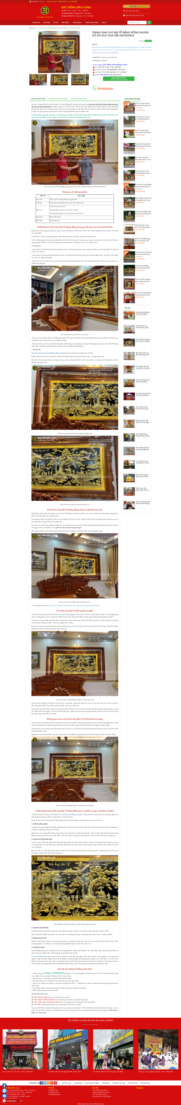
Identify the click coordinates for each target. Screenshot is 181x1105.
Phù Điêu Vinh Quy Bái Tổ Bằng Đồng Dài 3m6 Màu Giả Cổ (143, 145)
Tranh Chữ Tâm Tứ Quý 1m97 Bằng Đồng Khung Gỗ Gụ (143, 172)
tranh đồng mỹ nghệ (75, 814)
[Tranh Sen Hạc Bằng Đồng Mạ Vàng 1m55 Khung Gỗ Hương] (129, 216)
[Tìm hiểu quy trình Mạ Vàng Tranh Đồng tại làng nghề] (129, 396)
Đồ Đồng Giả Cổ (54, 1092)
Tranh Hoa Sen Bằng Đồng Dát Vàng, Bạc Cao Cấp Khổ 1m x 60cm (143, 294)
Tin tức (55, 22)
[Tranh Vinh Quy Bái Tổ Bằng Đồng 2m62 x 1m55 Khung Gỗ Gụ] (129, 162)
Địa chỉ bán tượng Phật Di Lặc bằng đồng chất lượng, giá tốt (143, 476)
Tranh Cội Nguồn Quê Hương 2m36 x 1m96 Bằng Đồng (143, 132)
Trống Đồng (106, 1083)
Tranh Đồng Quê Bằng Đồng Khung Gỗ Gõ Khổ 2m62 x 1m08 (142, 267)
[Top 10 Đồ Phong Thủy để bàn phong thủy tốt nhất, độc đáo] (129, 437)
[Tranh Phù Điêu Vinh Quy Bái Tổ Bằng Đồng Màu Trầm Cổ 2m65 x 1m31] (129, 121)
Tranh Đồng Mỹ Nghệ (92, 1083)
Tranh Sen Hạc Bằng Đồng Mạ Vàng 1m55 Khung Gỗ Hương (143, 213)
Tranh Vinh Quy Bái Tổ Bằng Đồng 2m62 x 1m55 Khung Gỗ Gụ (142, 159)
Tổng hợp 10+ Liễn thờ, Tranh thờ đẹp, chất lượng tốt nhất (142, 422)
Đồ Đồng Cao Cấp (119, 1083)
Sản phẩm (64, 22)
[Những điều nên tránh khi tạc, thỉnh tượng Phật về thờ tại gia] (129, 329)
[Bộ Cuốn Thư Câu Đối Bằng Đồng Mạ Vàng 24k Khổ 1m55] (129, 189)
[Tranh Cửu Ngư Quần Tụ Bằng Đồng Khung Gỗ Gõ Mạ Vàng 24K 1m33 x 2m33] (129, 108)
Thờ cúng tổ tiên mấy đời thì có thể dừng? (143, 503)
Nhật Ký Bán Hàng (91, 22)
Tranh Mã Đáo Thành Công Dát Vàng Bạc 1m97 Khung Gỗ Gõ (143, 199)
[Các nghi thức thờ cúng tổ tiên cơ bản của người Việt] (129, 464)
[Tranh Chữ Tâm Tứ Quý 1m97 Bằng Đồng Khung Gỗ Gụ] (129, 175)
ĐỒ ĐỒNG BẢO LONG (100, 1090)
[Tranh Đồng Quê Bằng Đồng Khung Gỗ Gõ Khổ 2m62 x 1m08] (129, 270)
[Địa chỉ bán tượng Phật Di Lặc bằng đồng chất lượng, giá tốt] (129, 478)
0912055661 (133, 6)
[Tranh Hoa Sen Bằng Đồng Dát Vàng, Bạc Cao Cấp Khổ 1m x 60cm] (129, 297)
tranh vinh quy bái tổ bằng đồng (48, 353)
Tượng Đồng (78, 1083)
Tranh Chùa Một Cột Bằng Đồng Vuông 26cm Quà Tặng (142, 281)
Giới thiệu (46, 22)
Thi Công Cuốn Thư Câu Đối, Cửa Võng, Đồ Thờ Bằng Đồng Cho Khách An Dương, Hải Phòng (143, 368)
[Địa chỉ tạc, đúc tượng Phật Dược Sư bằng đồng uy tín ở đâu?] (129, 491)
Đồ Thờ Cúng (66, 1083)
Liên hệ (103, 22)
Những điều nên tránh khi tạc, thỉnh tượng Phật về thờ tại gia (143, 327)
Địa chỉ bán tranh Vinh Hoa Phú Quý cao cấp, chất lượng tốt (143, 408)
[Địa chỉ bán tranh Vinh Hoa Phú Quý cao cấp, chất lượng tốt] (129, 410)
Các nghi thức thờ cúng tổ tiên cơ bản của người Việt (142, 462)
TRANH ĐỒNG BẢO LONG (101, 1092)
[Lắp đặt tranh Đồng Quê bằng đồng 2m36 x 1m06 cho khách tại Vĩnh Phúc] (129, 315)
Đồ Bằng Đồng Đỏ (54, 1094)
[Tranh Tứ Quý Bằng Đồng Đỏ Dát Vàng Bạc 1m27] (129, 243)
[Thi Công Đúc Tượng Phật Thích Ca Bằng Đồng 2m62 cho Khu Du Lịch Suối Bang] (129, 342)
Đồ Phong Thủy (133, 1083)
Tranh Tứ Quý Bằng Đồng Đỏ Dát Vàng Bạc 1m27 (142, 240)
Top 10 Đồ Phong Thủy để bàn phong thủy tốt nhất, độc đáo (142, 435)
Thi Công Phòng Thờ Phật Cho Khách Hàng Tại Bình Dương (143, 381)
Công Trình (77, 22)
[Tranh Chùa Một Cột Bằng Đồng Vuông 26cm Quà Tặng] (129, 284)
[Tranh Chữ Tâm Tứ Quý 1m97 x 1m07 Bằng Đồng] (129, 229)
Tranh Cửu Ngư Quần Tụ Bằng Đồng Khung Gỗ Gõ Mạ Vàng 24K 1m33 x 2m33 (143, 105)
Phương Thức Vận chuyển (58, 99)
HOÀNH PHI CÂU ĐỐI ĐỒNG (102, 1096)
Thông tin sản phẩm (38, 99)
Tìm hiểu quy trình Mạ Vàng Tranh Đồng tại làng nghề (143, 395)
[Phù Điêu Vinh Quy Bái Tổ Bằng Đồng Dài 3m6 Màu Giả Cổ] (129, 148)
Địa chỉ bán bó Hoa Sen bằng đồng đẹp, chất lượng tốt (143, 449)
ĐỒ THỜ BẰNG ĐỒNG (100, 1094)
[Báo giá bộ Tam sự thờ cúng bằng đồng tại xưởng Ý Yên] (129, 356)
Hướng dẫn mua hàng (79, 99)
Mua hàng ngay (119, 78)
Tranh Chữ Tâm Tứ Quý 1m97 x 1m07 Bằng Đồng (142, 226)
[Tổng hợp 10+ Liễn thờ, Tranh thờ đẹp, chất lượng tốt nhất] (129, 424)
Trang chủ (36, 22)
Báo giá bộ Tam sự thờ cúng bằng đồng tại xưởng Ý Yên (143, 354)
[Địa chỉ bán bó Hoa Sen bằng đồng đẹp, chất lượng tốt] (129, 451)
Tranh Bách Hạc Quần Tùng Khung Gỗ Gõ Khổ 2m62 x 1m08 (143, 253)
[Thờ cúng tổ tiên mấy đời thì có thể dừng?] (129, 505)
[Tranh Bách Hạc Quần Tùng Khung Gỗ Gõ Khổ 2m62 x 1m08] (129, 257)
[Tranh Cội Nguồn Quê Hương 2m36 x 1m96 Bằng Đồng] (129, 133)
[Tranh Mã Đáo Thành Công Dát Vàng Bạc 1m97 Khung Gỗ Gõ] (129, 202)
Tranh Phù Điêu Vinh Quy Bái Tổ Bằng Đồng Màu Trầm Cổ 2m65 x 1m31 (142, 118)
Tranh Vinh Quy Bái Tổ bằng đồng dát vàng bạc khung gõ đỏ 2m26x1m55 (74, 605)
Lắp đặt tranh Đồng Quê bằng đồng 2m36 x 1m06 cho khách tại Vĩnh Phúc (142, 313)
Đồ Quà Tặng (145, 1083)
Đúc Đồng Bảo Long (43, 956)
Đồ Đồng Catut (53, 1090)
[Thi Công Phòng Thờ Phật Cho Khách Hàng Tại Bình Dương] (129, 383)
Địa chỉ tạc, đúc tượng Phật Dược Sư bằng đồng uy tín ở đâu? (143, 489)
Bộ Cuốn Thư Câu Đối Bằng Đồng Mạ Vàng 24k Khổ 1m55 (143, 186)
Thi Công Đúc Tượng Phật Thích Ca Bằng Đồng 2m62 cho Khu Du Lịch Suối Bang (143, 340)
